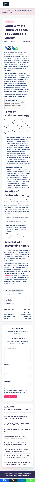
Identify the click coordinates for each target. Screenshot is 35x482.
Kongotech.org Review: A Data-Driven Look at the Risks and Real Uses (16, 450)
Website (7, 381)
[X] (9, 48)
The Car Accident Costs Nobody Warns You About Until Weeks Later (16, 424)
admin (9, 300)
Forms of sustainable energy (13, 103)
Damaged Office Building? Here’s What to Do (17, 430)
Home (3, 10)
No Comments (26, 41)
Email (6, 373)
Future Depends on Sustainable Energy (14, 290)
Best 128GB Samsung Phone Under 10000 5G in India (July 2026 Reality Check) (17, 463)
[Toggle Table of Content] (21, 101)
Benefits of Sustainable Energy (13, 105)
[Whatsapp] (16, 48)
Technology (10, 10)
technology (7, 275)
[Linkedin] (13, 48)
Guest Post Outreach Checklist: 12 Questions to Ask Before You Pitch (15, 443)
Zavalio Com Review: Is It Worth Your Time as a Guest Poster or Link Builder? (17, 456)
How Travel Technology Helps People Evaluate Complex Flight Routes (16, 417)
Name (6, 364)
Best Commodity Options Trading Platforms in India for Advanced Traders (16, 437)
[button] (10, 303)
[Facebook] (6, 48)
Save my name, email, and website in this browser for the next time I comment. (15, 391)
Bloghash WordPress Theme (20, 475)
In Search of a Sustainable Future (14, 107)
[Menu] (32, 4)
